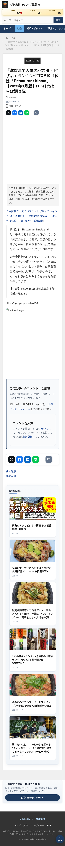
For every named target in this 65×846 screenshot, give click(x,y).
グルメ (18, 105)
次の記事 (11, 476)
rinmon (12, 97)
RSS (49, 825)
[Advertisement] (32, 149)
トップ (7, 28)
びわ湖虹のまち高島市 (36, 839)
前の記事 (11, 471)
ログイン (44, 428)
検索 (58, 20)
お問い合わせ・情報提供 (32, 819)
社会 (19, 28)
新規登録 (27, 436)
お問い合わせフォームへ (32, 797)
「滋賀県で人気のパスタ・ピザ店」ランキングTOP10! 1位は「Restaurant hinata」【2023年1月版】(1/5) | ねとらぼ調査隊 (31, 215)
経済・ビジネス (35, 28)
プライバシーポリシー (33, 825)
